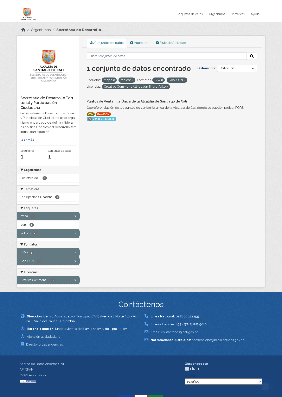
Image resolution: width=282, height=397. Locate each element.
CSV (90, 114)
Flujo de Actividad (172, 43)
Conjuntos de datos (190, 14)
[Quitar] (114, 80)
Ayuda (255, 14)
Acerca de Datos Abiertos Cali (42, 364)
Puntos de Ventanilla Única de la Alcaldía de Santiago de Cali (137, 101)
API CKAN (26, 369)
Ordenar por (206, 68)
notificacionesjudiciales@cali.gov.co (218, 340)
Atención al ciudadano (43, 337)
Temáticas (238, 14)
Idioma (190, 376)
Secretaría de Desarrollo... (79, 30)
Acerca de (141, 43)
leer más (27, 140)
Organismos (217, 14)
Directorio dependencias (44, 344)
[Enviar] (251, 56)
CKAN (192, 368)
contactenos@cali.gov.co (179, 332)
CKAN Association (33, 375)
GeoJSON (103, 114)
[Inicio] (23, 30)
